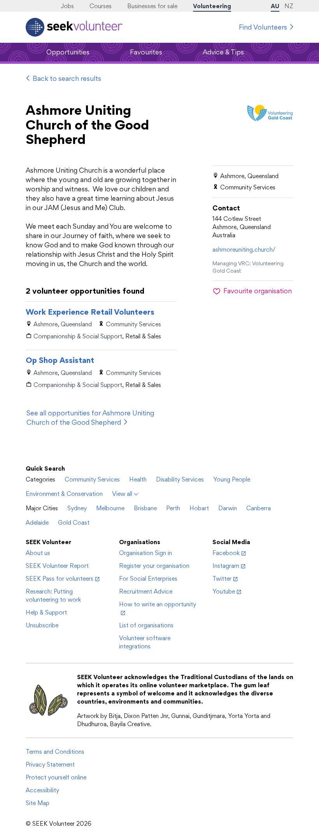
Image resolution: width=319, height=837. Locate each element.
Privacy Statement (50, 764)
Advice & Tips (223, 52)
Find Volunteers (263, 27)
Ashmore (45, 324)
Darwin (227, 508)
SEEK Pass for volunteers (59, 578)
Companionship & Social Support (77, 336)
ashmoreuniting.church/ (243, 249)
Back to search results (67, 78)
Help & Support (46, 612)
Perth (173, 508)
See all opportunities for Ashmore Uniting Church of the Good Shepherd (90, 417)
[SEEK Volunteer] (74, 27)
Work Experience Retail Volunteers (90, 312)
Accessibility (42, 790)
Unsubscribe (42, 625)
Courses (100, 6)
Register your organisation (154, 565)
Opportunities (67, 52)
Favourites (146, 52)
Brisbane (145, 508)
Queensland (76, 324)
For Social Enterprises (148, 578)
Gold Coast (73, 522)
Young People (231, 479)
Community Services (133, 324)
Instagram (225, 565)
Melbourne (110, 508)
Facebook (226, 553)
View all (122, 493)
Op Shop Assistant (60, 360)
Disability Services (180, 479)
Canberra (258, 508)
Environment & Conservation (64, 493)
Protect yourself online (56, 777)
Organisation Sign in (145, 553)
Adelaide (37, 522)
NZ (288, 6)
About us (38, 553)
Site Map (37, 803)
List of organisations (146, 625)
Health (138, 479)
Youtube (223, 591)
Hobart (199, 508)
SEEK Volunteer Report (57, 565)
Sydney (77, 508)
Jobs (67, 6)
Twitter (221, 578)
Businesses (152, 6)
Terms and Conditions (55, 751)
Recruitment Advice (145, 591)
